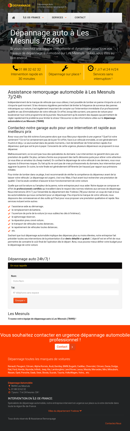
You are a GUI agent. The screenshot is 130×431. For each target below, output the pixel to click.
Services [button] (58, 17)
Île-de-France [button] (32, 17)
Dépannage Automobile (20, 383)
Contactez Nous (113, 423)
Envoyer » (20, 300)
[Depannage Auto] (19, 5)
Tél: (13, 287)
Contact (80, 17)
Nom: (14, 276)
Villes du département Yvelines (64, 411)
